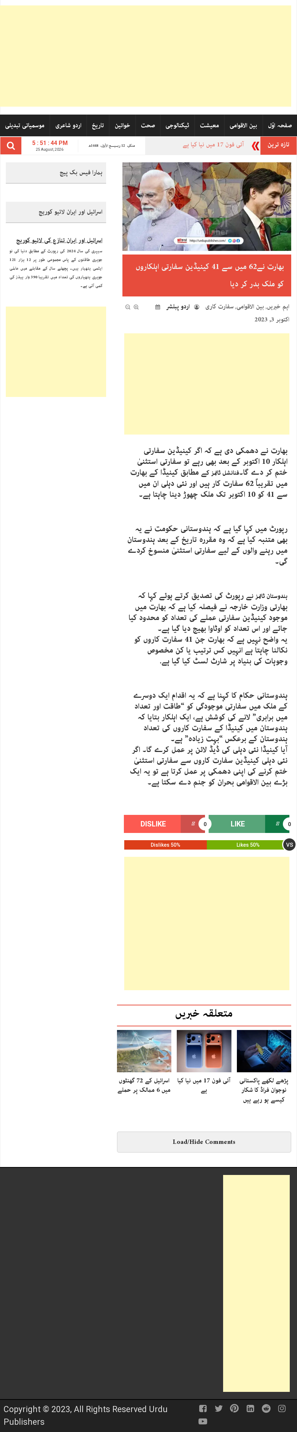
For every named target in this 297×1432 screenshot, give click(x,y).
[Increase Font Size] (136, 307)
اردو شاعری (68, 125)
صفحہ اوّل (280, 125)
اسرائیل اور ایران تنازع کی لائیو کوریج (59, 235)
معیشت (209, 125)
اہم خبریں (278, 306)
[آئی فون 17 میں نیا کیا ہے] (204, 1050)
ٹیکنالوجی (177, 125)
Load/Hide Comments (204, 1142)
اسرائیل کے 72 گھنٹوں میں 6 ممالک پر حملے (144, 1085)
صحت (148, 125)
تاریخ (98, 125)
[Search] (11, 146)
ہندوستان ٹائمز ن (270, 596)
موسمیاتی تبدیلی (25, 125)
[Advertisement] (145, 56)
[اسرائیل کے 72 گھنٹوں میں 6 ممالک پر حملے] (144, 1050)
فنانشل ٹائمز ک (223, 473)
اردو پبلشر (178, 306)
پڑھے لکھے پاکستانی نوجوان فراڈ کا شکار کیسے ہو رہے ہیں (263, 1090)
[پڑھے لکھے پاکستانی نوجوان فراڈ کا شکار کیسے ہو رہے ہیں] (264, 1050)
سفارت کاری (219, 306)
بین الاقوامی (243, 125)
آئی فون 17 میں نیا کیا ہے (204, 1085)
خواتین (122, 125)
